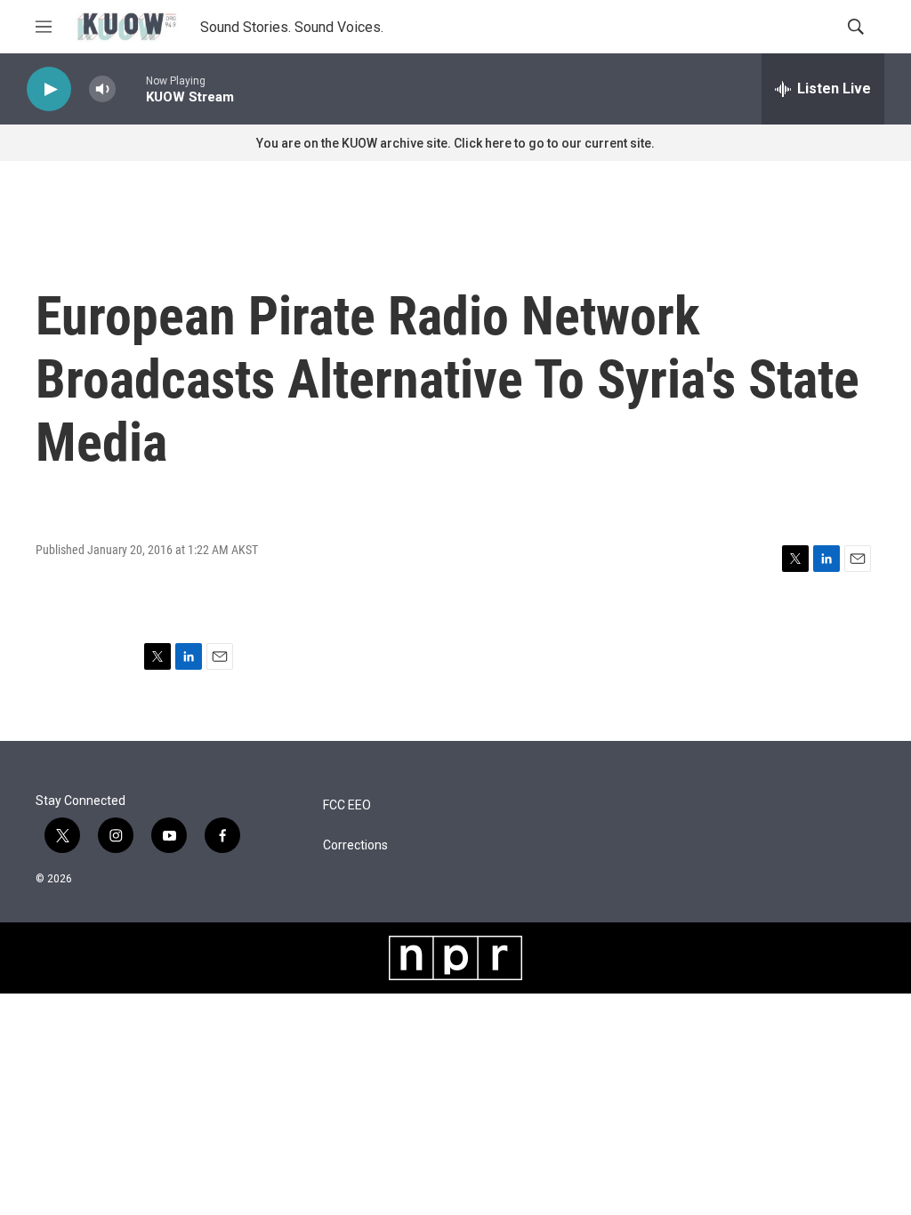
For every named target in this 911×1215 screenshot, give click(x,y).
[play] (49, 89)
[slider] (130, 88)
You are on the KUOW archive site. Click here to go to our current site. (455, 143)
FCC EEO (347, 805)
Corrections (355, 845)
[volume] (102, 89)
